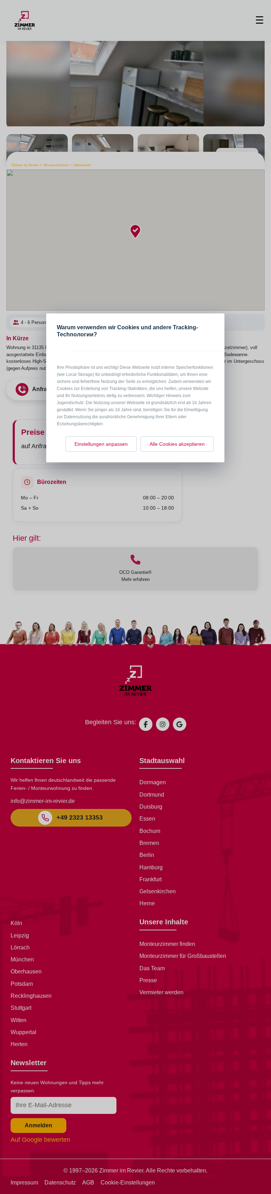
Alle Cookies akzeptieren (177, 444)
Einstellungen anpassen (101, 444)
